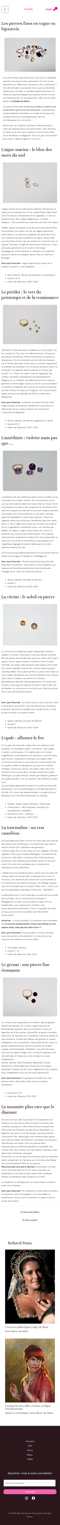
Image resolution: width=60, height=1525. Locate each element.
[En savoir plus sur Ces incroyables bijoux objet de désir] (30, 1286)
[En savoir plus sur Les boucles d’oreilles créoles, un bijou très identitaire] (30, 1370)
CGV (30, 1445)
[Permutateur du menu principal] (5, 9)
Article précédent (30, 1212)
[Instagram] (26, 1498)
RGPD (30, 1459)
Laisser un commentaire (16, 1413)
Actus (8, 1331)
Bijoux (14, 1331)
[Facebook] (33, 1498)
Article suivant (30, 1220)
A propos (30, 1441)
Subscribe (30, 1491)
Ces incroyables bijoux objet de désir (26, 1327)
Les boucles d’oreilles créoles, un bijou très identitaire (28, 1407)
